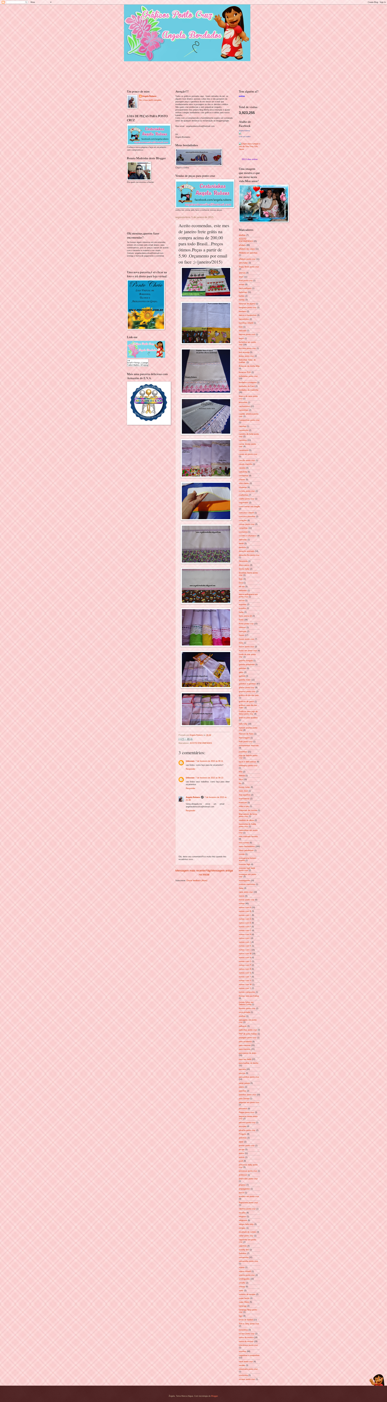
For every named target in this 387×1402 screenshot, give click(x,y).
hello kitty (243, 724)
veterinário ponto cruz (248, 1369)
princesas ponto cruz (248, 1171)
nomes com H (245, 934)
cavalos (242, 468)
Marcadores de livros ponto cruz (248, 815)
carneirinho (243, 430)
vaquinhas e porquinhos (249, 1355)
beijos (241, 338)
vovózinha (243, 1375)
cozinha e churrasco (248, 536)
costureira (243, 532)
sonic (241, 1290)
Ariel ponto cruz (246, 280)
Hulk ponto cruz (246, 741)
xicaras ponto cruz (247, 1379)
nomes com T (245, 977)
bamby (242, 300)
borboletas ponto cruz (248, 376)
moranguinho (244, 880)
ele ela (242, 586)
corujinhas (243, 528)
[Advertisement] (149, 207)
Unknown (190, 761)
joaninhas (243, 752)
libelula (242, 775)
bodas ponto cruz (246, 356)
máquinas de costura (248, 810)
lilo (240, 783)
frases (241, 635)
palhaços (243, 1026)
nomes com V (245, 980)
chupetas (243, 487)
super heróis (244, 1298)
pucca (241, 1192)
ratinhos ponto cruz (247, 1209)
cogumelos (243, 502)
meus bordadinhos (247, 846)
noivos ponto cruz (246, 900)
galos (241, 672)
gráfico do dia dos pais (249, 695)
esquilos (242, 608)
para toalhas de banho (248, 1063)
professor (243, 1175)
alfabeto (242, 245)
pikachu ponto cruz (247, 1130)
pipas (241, 1142)
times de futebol (246, 1320)
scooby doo (244, 1250)
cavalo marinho (245, 464)
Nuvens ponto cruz (247, 1008)
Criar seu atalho (244, 136)
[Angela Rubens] (240, 134)
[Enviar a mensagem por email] (179, 739)
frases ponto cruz (246, 639)
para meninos (245, 1049)
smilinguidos (244, 1279)
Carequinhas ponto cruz (249, 420)
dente (241, 543)
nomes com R (245, 969)
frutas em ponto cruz (248, 650)
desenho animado (246, 551)
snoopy (242, 1286)
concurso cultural (246, 513)
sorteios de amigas (247, 1294)
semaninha (243, 1257)
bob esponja (244, 352)
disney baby (244, 569)
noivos (242, 896)
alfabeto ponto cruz (247, 259)
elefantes (243, 590)
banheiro (242, 311)
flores (241, 620)
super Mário (244, 1302)
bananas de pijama (247, 304)
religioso (242, 1216)
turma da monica (246, 1337)
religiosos (243, 1220)
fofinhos (242, 627)
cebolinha (243, 472)
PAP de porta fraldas (248, 1034)
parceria (242, 1069)
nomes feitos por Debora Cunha (246, 1003)
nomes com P (245, 965)
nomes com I (244, 938)
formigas (242, 631)
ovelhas (242, 1016)
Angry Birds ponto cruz (249, 267)
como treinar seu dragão (249, 506)
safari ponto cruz (246, 1236)
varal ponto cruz (246, 1361)
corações (243, 520)
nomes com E (245, 923)
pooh (241, 1161)
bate (241, 327)
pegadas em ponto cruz (249, 1102)
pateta (241, 1087)
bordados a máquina (248, 382)
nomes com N (245, 957)
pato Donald (244, 1098)
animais (242, 273)
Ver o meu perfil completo (150, 100)
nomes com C (245, 915)
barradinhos (244, 319)
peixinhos (243, 1108)
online (242, 96)
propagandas (244, 1189)
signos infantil (245, 1271)
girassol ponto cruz (247, 691)
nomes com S (245, 973)
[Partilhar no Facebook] (188, 739)
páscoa (242, 1073)
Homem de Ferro (246, 734)
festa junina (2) (245, 616)
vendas (242, 1365)
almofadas (243, 263)
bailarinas (243, 292)
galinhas (242, 668)
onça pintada (244, 1012)
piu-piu (242, 1149)
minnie (242, 854)
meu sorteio (244, 843)
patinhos (242, 1091)
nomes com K (245, 946)
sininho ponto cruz (247, 1275)
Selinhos (242, 1253)
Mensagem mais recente (190, 870)
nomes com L (245, 950)
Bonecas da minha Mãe (249, 366)
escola (242, 600)
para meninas (245, 1045)
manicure (243, 802)
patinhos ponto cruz (247, 1095)
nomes (242, 903)
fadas (241, 612)
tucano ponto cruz (247, 1334)
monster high (244, 864)
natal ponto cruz (246, 892)
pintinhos (243, 1138)
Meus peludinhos (246, 850)
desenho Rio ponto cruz (249, 555)
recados (242, 1213)
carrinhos (243, 440)
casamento (244, 450)
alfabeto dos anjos (247, 249)
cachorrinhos (244, 406)
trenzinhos (243, 1330)
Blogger (214, 1396)
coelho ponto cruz (246, 499)
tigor (241, 1316)
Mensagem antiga (222, 870)
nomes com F (245, 927)
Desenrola (243, 561)
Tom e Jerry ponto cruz (249, 1324)
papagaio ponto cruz (248, 1037)
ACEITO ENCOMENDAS (201, 743)
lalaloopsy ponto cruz (248, 765)
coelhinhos (243, 495)
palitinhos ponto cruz (248, 1030)
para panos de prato (247, 1053)
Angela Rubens (193, 797)
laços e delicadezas (247, 762)
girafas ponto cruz (247, 687)
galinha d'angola (246, 660)
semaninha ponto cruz (248, 1261)
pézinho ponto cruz (247, 1122)
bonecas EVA (245, 372)
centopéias (243, 475)
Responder (190, 769)
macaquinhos (244, 795)
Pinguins (242, 1134)
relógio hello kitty (246, 1224)
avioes (242, 284)
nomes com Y (245, 988)
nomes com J (245, 942)
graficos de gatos (246, 701)
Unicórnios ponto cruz (248, 1345)
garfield (242, 676)
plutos (241, 1153)
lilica (241, 779)
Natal (241, 888)
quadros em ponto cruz (249, 1196)
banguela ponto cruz (248, 307)
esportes (242, 604)
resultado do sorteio (247, 1232)
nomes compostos (247, 992)
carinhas (242, 426)
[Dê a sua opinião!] (182, 739)
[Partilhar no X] (185, 739)
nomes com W (245, 984)
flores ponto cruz (246, 624)
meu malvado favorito (248, 836)
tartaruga (243, 1306)
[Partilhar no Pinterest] (191, 739)
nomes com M (245, 953)
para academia (245, 1041)
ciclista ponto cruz (247, 491)
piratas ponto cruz (247, 1145)
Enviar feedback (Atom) (197, 880)
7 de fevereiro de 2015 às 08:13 (209, 778)
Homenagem (244, 738)
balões (242, 296)
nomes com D (245, 919)
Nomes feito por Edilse (249, 996)
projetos (242, 1185)
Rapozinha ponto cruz (248, 1202)
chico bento (244, 483)
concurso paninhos (247, 516)
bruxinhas (243, 402)
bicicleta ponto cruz (247, 348)
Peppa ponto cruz (246, 1112)
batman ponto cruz (247, 334)
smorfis (242, 1283)
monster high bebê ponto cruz (247, 869)
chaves (242, 479)
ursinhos (242, 1351)
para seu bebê (245, 1059)
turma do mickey (246, 1341)
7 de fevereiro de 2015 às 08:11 (209, 761)
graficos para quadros (248, 718)
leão (240, 772)
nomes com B (245, 911)
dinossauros (244, 565)
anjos (241, 277)
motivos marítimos (247, 884)
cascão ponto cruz (247, 460)
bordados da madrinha (248, 390)
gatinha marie (245, 680)
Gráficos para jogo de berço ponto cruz (248, 712)
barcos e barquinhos (248, 315)
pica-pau (242, 1126)
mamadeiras (244, 798)
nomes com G (245, 930)
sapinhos (243, 1246)
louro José (243, 791)
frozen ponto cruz (246, 647)
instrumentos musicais (249, 745)
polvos (242, 1157)
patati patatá (244, 1083)
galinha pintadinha (247, 664)
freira (241, 643)
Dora (241, 583)
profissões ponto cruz (248, 1179)
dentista (242, 547)
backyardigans (245, 288)
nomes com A (245, 907)
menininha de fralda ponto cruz (247, 825)
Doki (241, 579)
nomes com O (245, 961)
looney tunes (244, 787)
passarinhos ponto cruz (249, 1077)
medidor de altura (246, 820)
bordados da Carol (247, 386)
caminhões (243, 410)
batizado (242, 330)
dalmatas (243, 540)
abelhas (242, 235)
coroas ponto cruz (247, 524)
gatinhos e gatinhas (247, 684)
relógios (242, 1228)
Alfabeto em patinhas (248, 253)
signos (242, 1267)
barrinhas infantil (246, 323)
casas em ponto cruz (248, 454)
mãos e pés (244, 806)
